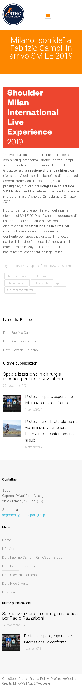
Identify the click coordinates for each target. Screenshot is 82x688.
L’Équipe (8, 549)
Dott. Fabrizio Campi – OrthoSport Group (32, 557)
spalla (59, 283)
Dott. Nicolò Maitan (16, 583)
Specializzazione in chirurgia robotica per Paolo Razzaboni (33, 376)
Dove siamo (11, 592)
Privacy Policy (39, 678)
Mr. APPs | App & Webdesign (32, 683)
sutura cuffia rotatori (20, 290)
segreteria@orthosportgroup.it (25, 515)
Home (6, 540)
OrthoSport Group (22, 266)
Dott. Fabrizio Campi (18, 333)
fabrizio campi (16, 283)
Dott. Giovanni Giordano (20, 350)
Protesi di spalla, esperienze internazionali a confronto (49, 399)
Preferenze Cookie (63, 678)
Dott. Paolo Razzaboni (19, 341)
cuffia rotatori (41, 276)
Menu (48, 15)
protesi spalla (40, 283)
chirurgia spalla (17, 276)
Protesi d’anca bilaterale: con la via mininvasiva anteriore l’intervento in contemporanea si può (51, 430)
